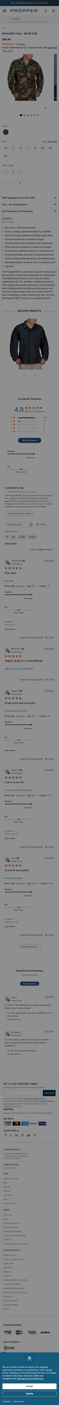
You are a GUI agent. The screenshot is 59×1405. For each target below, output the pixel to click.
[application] (29, 1378)
